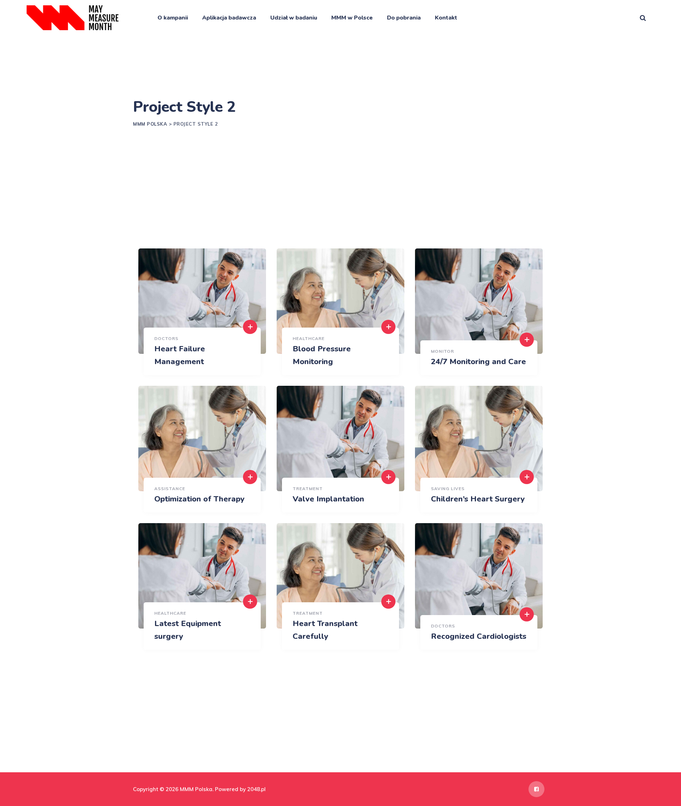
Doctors (166, 338)
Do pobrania (404, 18)
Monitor (442, 351)
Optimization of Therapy (199, 499)
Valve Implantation (328, 499)
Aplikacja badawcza (229, 18)
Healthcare (309, 338)
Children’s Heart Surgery (478, 499)
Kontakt (446, 18)
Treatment (308, 488)
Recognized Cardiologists (478, 636)
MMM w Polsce (352, 18)
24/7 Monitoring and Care (478, 361)
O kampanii (172, 18)
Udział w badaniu (293, 18)
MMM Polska (196, 789)
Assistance (169, 488)
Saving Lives (448, 488)
